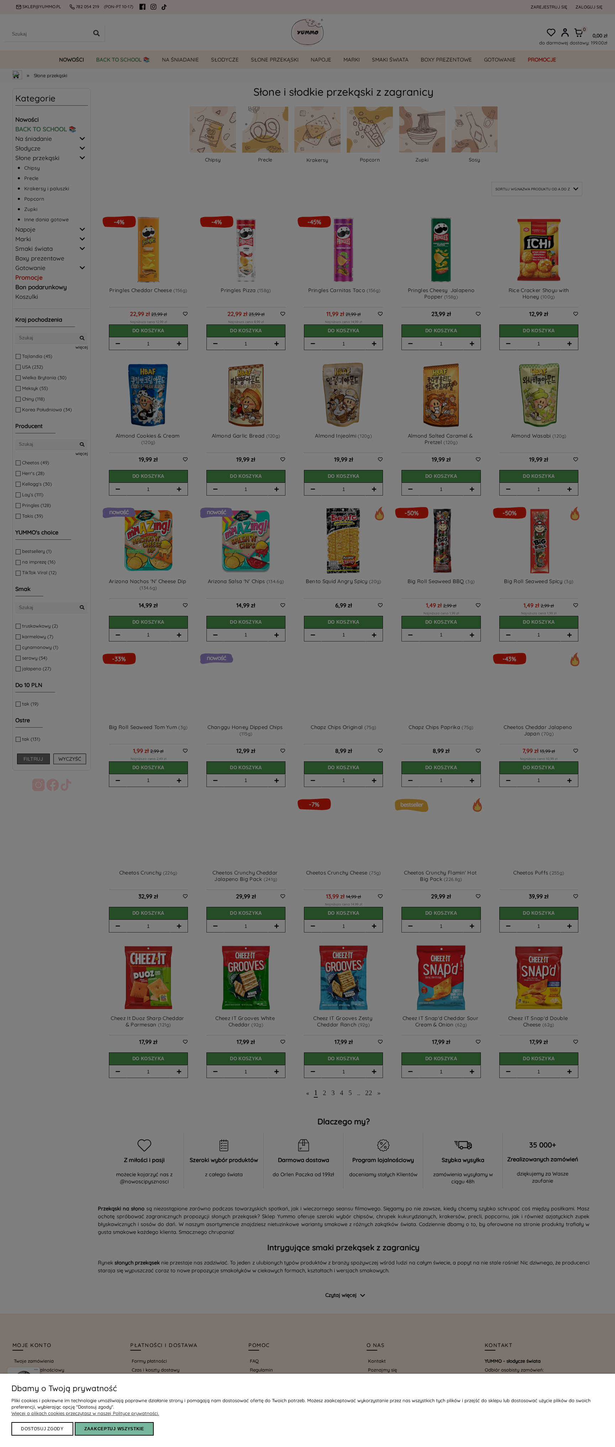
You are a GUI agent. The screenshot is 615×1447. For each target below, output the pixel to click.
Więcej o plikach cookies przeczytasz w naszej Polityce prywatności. (85, 1413)
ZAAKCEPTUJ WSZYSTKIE (114, 1428)
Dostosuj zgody (42, 1428)
